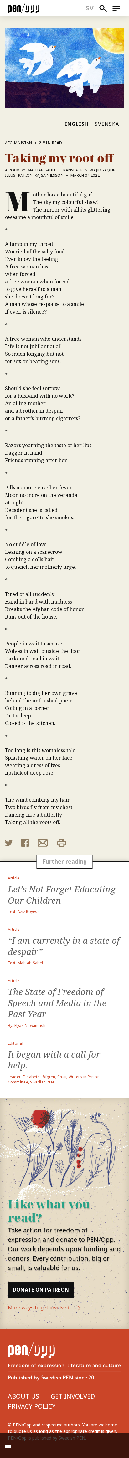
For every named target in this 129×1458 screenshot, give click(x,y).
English (76, 123)
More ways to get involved (39, 1307)
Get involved (73, 1396)
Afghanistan (18, 142)
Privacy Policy (32, 1406)
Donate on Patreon (41, 1289)
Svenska (107, 123)
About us (23, 1396)
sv (90, 8)
